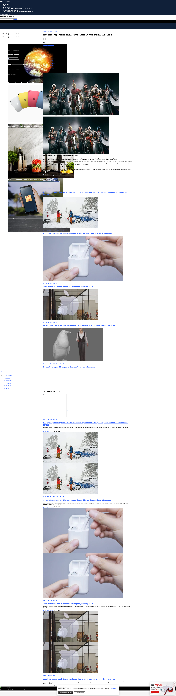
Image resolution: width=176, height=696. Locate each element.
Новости (8, 64)
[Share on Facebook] (89, 52)
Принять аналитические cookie (65, 692)
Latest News (6, 7)
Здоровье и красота (11, 36)
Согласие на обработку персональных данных (18, 11)
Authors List (6, 4)
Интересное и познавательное (15, 43)
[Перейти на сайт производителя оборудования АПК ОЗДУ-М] (162, 688)
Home (4, 5)
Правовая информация (10, 10)
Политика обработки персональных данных (17, 8)
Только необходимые (79, 692)
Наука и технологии (11, 57)
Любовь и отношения (12, 50)
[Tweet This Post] (89, 54)
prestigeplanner (48, 45)
